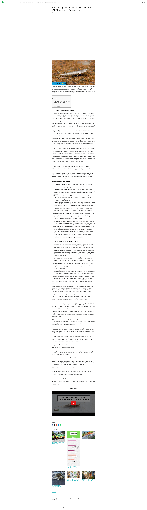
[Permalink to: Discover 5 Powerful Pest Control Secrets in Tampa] (58, 436)
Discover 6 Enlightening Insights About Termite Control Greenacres (73, 480)
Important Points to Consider (60, 100)
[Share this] (52, 425)
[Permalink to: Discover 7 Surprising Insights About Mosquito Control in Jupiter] (88, 475)
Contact (81, 507)
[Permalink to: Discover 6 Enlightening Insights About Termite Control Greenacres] (73, 474)
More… (58, 2)
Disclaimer (85, 507)
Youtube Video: (58, 103)
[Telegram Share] (58, 425)
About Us (77, 507)
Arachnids (36, 2)
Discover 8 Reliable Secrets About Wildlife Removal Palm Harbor (58, 486)
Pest (17, 2)
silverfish (54, 491)
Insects (20, 2)
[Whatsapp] (60, 425)
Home (14, 2)
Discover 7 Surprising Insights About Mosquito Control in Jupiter (88, 480)
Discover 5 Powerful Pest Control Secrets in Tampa (58, 443)
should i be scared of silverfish (59, 98)
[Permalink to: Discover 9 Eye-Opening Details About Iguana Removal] (88, 435)
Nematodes (42, 2)
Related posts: (57, 106)
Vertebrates (30, 2)
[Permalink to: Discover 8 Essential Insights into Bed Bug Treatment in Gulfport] (73, 448)
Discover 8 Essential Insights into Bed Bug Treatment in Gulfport (73, 467)
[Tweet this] (54, 425)
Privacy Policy (91, 507)
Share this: (57, 104)
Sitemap (105, 507)
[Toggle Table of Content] (68, 97)
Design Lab (55, 507)
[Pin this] (56, 425)
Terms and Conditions (99, 507)
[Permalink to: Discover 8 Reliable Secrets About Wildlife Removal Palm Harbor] (58, 478)
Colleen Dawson (56, 12)
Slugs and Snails (49, 2)
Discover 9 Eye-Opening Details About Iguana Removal (87, 440)
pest (67, 12)
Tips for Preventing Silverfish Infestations (62, 101)
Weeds (55, 2)
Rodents (25, 2)
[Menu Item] (138, 2)
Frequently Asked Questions (60, 102)
